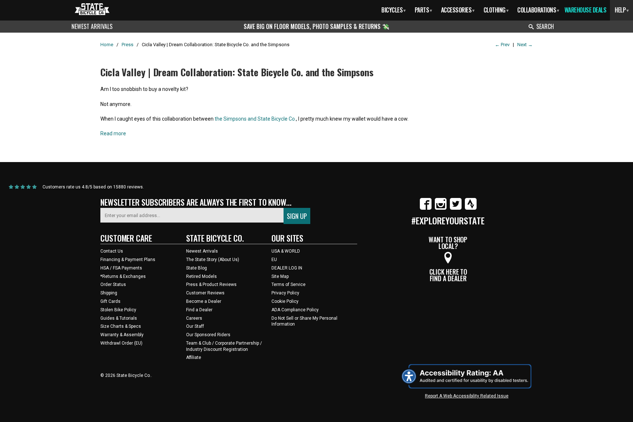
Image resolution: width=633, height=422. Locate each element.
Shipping (108, 293)
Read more (113, 133)
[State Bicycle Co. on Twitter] (456, 208)
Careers (194, 318)
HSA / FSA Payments (121, 268)
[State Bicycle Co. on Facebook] (426, 208)
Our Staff (195, 326)
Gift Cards (110, 301)
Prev (502, 44)
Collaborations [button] (538, 9)
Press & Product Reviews (211, 284)
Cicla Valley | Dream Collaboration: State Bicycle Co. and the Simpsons (237, 72)
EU (274, 259)
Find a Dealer (199, 309)
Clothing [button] (496, 9)
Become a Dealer (203, 301)
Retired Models (201, 276)
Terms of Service (288, 284)
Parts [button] (423, 9)
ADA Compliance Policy (295, 309)
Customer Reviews (205, 293)
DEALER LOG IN (286, 268)
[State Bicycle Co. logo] (92, 9)
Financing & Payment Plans (127, 259)
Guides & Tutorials (118, 318)
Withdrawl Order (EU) (121, 343)
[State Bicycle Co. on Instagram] (441, 208)
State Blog (196, 268)
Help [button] (622, 9)
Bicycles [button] (393, 9)
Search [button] (545, 26)
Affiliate (193, 357)
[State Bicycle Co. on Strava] (471, 208)
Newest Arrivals (91, 26)
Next (525, 44)
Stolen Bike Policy (118, 309)
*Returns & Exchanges (123, 276)
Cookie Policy (285, 301)
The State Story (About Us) (212, 259)
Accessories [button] (458, 9)
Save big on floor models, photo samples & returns (313, 26)
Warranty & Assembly (122, 334)
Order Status (113, 284)
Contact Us (111, 251)
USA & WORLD (285, 251)
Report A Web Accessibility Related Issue (466, 396)
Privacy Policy (285, 293)
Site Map (280, 276)
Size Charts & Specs (120, 326)
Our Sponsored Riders (208, 334)
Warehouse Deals (585, 10)
